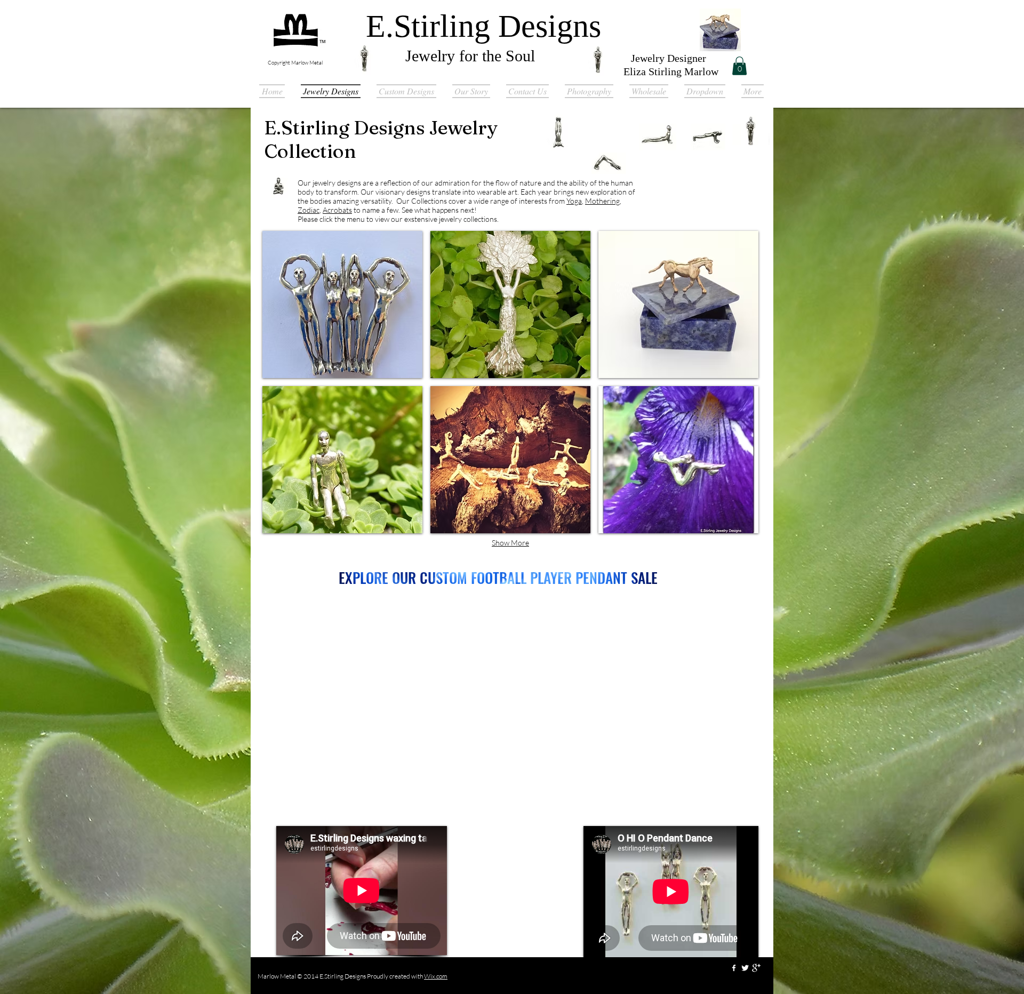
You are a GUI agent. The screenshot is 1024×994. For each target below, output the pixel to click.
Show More (510, 542)
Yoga (574, 200)
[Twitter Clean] (745, 968)
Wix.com (435, 976)
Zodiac (308, 209)
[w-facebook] (734, 968)
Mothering (602, 200)
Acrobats (337, 209)
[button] (739, 66)
